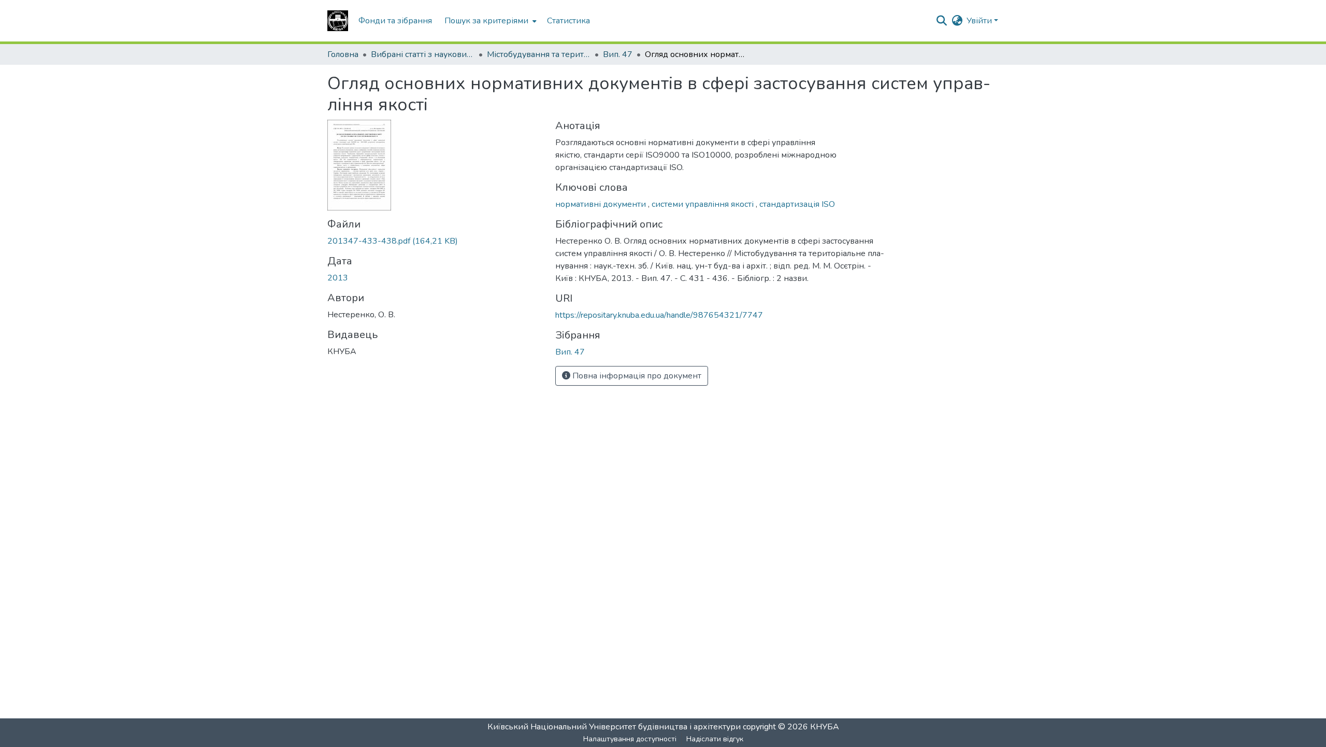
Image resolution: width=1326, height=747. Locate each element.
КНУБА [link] (824, 726)
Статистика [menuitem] (568, 20)
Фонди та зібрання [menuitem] (395, 20)
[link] (435, 241)
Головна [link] (342, 54)
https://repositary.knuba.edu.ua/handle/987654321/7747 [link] (659, 315)
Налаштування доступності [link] (629, 739)
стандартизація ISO (797, 204)
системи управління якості (704, 204)
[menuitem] (489, 20)
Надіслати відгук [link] (714, 739)
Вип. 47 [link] (617, 54)
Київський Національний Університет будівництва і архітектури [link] (614, 726)
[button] (337, 20)
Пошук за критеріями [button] (486, 20)
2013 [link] (337, 278)
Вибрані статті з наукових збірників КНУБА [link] (422, 54)
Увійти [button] (980, 20)
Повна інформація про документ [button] (635, 376)
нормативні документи (601, 204)
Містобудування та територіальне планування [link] (538, 54)
